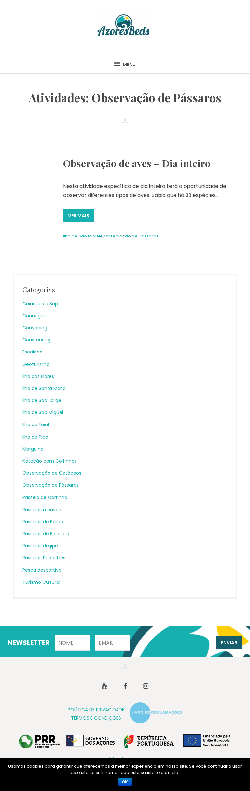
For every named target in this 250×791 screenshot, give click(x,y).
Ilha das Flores (38, 376)
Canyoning (34, 327)
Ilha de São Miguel (82, 236)
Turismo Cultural (41, 582)
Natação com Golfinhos (49, 461)
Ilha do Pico (35, 437)
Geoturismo (35, 364)
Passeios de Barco (42, 521)
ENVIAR (229, 643)
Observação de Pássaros (131, 236)
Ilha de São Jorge (41, 400)
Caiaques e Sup (40, 303)
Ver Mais (78, 215)
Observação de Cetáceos (51, 473)
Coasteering (36, 340)
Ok (125, 782)
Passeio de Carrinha (44, 497)
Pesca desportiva (42, 570)
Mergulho (33, 449)
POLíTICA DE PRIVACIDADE (96, 709)
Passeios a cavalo (42, 509)
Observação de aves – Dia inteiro (137, 163)
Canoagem (35, 315)
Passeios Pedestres (43, 557)
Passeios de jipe (40, 545)
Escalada (32, 352)
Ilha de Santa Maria (44, 388)
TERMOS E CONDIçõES (96, 718)
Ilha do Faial (35, 424)
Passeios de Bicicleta (45, 533)
